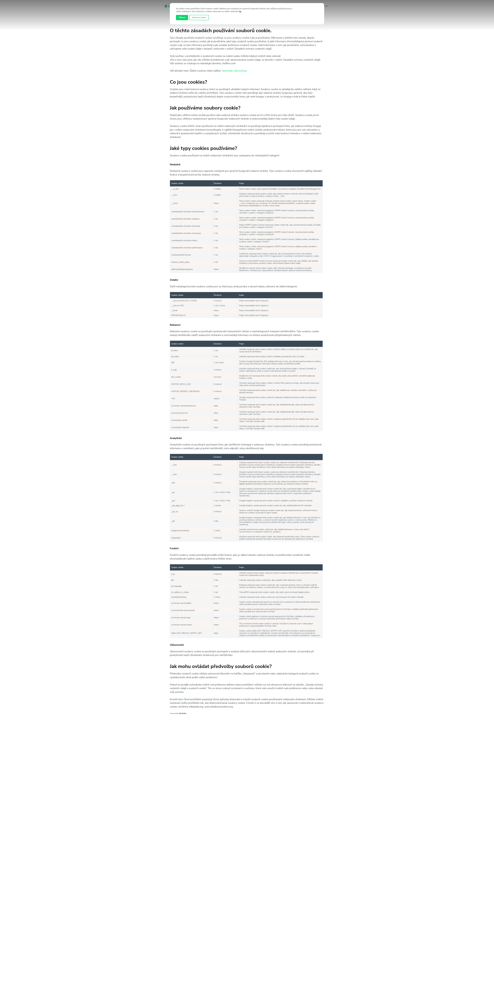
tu (240, 11)
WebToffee (182, 713)
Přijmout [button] (182, 17)
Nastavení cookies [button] (199, 17)
